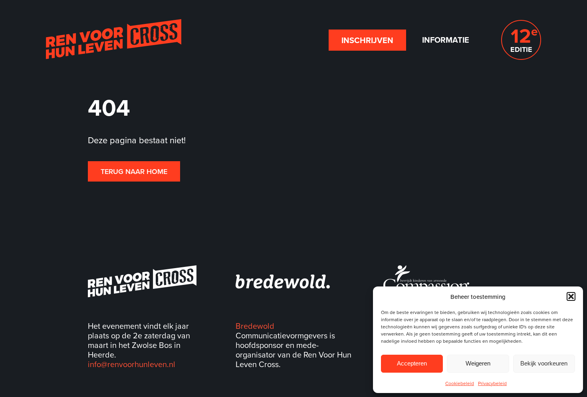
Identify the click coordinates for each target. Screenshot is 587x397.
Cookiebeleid (459, 383)
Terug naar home (134, 171)
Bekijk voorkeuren (543, 363)
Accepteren (412, 363)
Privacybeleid (492, 383)
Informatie (445, 39)
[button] (571, 296)
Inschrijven (367, 40)
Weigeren (478, 363)
